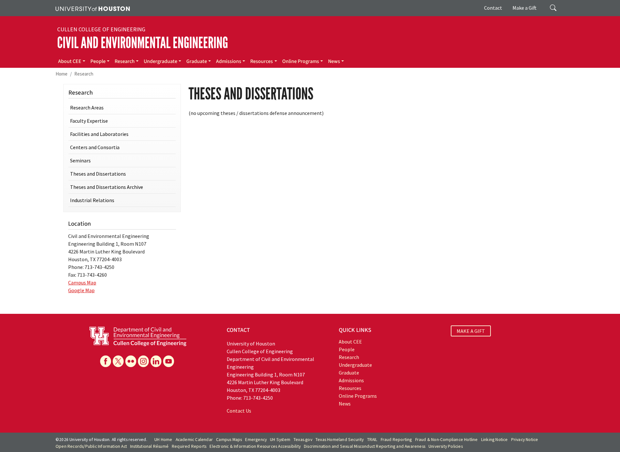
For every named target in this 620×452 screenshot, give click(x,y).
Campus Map (82, 282)
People (98, 61)
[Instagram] (143, 361)
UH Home (163, 439)
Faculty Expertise (89, 121)
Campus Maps (229, 439)
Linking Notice (494, 439)
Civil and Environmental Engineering (142, 42)
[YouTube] (168, 361)
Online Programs (300, 61)
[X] (118, 361)
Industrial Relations (92, 200)
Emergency (256, 439)
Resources (261, 61)
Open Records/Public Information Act (91, 446)
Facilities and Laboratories (99, 134)
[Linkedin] (155, 361)
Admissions (228, 61)
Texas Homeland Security (339, 439)
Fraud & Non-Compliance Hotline (446, 439)
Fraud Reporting (396, 439)
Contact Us (239, 410)
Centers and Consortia (94, 147)
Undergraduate (160, 61)
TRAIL (372, 439)
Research (125, 61)
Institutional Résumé (149, 446)
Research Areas (87, 107)
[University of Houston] (93, 8)
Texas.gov (303, 439)
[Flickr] (130, 361)
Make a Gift (524, 8)
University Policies (446, 446)
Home (61, 74)
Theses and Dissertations (98, 173)
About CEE (69, 61)
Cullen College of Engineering (101, 29)
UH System (280, 439)
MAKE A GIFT (471, 331)
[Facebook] (105, 361)
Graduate (196, 61)
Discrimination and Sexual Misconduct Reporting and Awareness (364, 446)
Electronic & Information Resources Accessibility (255, 446)
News (334, 61)
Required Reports (189, 446)
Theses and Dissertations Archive (106, 187)
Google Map (81, 290)
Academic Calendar (194, 439)
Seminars (80, 160)
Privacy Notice (524, 439)
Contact (493, 8)
